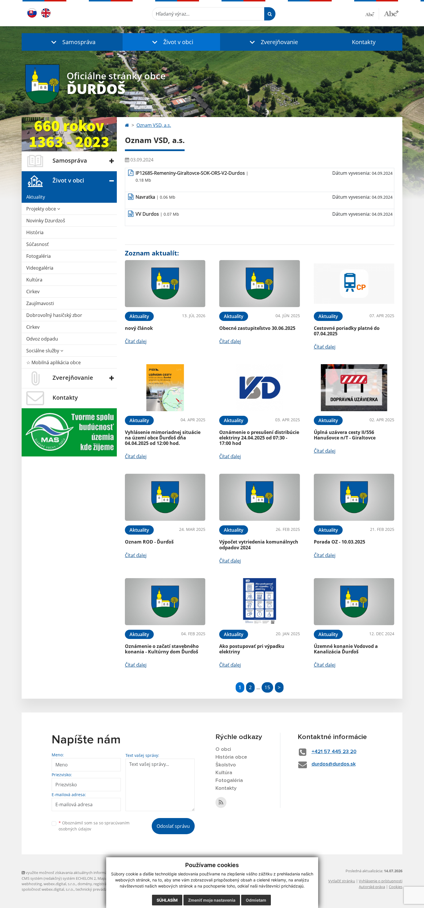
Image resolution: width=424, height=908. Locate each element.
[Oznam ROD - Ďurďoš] (165, 497)
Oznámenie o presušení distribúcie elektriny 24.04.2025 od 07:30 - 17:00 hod (259, 437)
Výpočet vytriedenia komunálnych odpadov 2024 (258, 544)
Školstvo (225, 765)
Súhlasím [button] (167, 900)
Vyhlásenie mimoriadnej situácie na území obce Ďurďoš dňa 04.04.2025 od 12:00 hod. (162, 437)
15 (267, 687)
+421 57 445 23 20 (334, 751)
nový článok (139, 328)
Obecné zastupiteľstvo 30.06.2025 (257, 328)
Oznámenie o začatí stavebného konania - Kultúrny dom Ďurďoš (162, 649)
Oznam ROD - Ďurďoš (149, 542)
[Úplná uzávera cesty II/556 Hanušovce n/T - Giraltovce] (354, 387)
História (35, 232)
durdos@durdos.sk (334, 764)
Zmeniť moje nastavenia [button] (211, 900)
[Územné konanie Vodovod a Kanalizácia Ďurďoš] (354, 601)
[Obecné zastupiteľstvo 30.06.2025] (259, 283)
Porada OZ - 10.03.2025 (339, 542)
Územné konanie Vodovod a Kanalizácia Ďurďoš (346, 649)
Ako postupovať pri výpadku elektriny (251, 649)
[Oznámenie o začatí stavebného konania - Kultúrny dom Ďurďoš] (165, 601)
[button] (72, 42)
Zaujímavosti (40, 303)
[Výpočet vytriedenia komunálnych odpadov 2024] (259, 497)
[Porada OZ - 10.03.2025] (354, 497)
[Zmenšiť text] (372, 14)
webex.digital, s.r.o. (60, 883)
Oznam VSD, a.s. (153, 125)
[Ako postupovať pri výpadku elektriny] (259, 601)
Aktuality (35, 197)
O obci (223, 749)
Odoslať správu (173, 826)
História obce (231, 757)
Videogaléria (39, 268)
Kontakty (364, 42)
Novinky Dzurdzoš (45, 220)
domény (85, 883)
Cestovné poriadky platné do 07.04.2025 (347, 331)
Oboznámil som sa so (94, 826)
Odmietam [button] (256, 900)
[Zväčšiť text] (391, 13)
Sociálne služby (43, 350)
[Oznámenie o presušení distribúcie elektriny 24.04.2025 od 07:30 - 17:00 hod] (259, 387)
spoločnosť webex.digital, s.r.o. (48, 889)
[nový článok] (165, 283)
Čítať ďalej (136, 341)
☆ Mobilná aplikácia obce (53, 362)
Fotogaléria (38, 256)
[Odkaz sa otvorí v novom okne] (220, 802)
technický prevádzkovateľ (97, 889)
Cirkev (33, 291)
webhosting (32, 883)
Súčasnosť (37, 244)
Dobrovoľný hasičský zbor (54, 315)
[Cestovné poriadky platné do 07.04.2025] (354, 283)
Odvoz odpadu (42, 339)
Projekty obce (41, 209)
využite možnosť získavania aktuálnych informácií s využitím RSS (80, 872)
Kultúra (34, 280)
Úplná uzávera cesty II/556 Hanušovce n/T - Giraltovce (345, 435)
